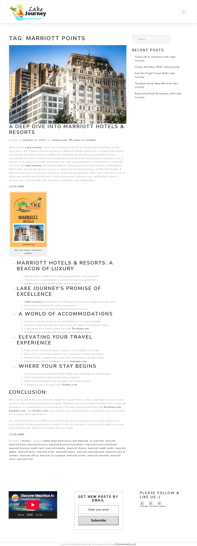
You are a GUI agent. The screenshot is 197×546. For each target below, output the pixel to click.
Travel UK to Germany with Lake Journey (155, 58)
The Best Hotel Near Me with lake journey (156, 85)
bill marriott (80, 440)
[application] (33, 505)
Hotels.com (69, 384)
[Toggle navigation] (183, 12)
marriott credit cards (101, 448)
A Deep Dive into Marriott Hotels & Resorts (66, 129)
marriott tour (25, 459)
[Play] (14, 515)
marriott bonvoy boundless (66, 444)
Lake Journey (33, 147)
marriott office (29, 455)
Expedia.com (78, 361)
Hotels (26, 440)
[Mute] (46, 515)
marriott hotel (45, 451)
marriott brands (55, 448)
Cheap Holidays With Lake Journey (157, 66)
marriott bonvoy (37, 444)
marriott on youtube (52, 455)
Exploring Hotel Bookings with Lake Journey (158, 95)
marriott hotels (65, 451)
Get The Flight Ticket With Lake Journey (155, 75)
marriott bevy (17, 444)
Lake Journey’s (33, 301)
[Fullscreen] (52, 515)
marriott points (76, 455)
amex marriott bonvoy (57, 440)
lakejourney (59, 140)
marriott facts (26, 451)
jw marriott (97, 440)
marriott (110, 440)
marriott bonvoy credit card (26, 448)
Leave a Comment (84, 140)
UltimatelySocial (125, 544)
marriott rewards (98, 455)
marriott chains (76, 448)
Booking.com (80, 328)
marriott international (90, 451)
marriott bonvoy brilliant (101, 444)
